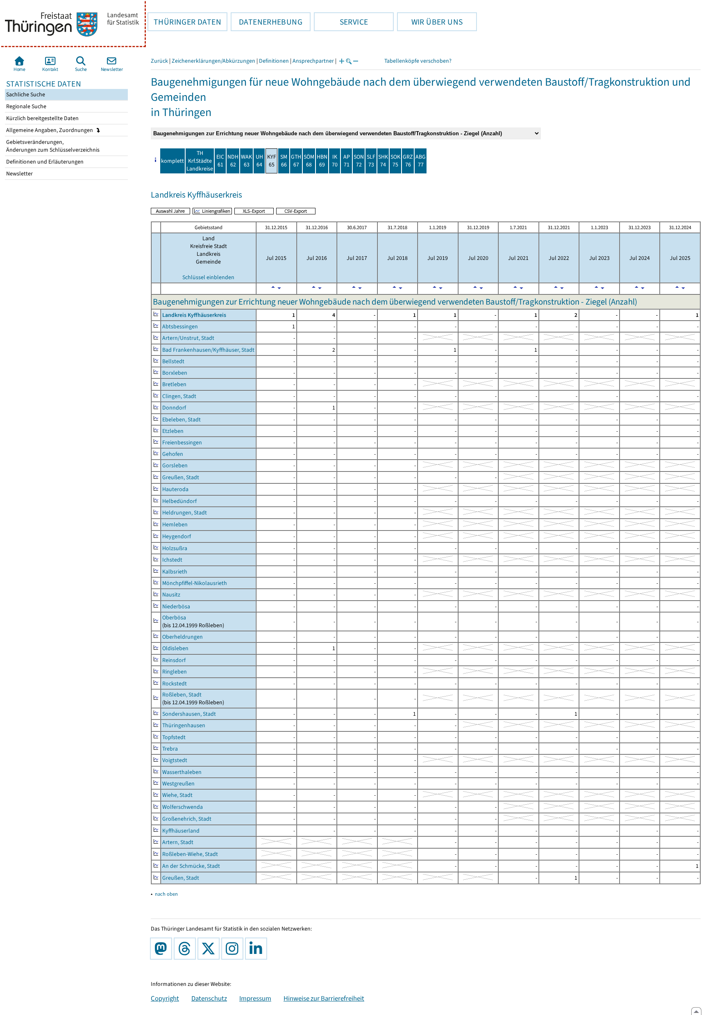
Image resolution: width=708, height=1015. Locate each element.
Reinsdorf (174, 660)
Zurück (159, 61)
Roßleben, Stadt (182, 695)
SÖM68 (309, 160)
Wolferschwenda (182, 807)
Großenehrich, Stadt (186, 819)
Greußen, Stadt (180, 477)
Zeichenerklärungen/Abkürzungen (213, 61)
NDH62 (232, 160)
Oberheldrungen (182, 637)
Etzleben (173, 431)
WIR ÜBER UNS (430, 21)
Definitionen (274, 61)
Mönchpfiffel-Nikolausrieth (194, 583)
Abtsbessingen (180, 326)
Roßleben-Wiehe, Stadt (190, 854)
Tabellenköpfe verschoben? (418, 61)
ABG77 (420, 160)
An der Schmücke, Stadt (191, 866)
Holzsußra (174, 548)
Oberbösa (174, 617)
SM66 (283, 160)
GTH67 (296, 160)
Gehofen (172, 454)
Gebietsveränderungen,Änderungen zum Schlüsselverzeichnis (52, 146)
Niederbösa (176, 606)
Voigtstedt (174, 760)
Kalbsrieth (174, 572)
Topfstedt (174, 737)
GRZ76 (408, 160)
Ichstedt (172, 560)
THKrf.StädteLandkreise (199, 161)
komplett (172, 161)
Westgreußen (178, 783)
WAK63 (246, 160)
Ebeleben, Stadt (181, 419)
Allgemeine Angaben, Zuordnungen (50, 130)
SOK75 (395, 160)
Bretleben (174, 384)
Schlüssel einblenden (208, 277)
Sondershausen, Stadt (189, 714)
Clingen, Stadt (179, 396)
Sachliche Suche (25, 94)
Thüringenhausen (183, 725)
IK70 (335, 160)
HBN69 (322, 160)
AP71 (346, 160)
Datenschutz (209, 998)
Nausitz (171, 595)
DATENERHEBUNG (266, 21)
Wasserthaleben (182, 772)
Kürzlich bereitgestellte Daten (42, 118)
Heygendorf (176, 536)
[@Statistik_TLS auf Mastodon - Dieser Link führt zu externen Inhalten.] (163, 948)
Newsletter (19, 174)
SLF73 (371, 160)
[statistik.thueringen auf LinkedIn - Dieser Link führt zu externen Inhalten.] (258, 948)
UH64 (259, 160)
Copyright (165, 998)
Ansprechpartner (313, 61)
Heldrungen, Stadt (184, 513)
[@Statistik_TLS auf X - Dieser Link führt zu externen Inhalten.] (210, 948)
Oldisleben (175, 648)
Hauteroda (175, 489)
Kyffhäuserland (181, 831)
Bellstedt (173, 361)
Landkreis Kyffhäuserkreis (194, 315)
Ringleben (174, 672)
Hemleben (175, 524)
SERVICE (341, 21)
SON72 (359, 160)
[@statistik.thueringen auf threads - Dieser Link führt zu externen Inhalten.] (186, 948)
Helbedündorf (179, 501)
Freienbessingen (182, 442)
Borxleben (174, 373)
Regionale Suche (25, 106)
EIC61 (220, 160)
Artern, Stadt (177, 842)
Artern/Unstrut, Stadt (188, 338)
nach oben (166, 893)
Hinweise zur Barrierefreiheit (324, 998)
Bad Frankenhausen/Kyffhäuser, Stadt (208, 350)
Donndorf (174, 408)
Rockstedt (174, 683)
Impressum (255, 998)
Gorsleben (175, 465)
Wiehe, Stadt (177, 795)
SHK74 (383, 160)
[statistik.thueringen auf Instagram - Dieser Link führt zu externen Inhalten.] (234, 948)
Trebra (170, 749)
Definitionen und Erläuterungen (44, 162)
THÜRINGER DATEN (184, 21)
